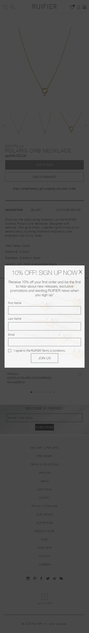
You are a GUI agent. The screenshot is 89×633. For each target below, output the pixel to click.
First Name (14, 303)
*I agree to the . (39, 350)
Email (11, 334)
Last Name (14, 319)
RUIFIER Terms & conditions (48, 350)
